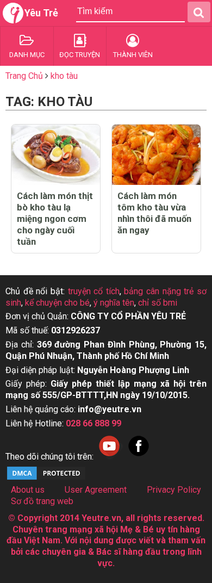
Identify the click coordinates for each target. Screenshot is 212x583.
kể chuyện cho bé (57, 302)
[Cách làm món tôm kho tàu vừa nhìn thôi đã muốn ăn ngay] (156, 155)
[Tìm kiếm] (199, 12)
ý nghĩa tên (113, 302)
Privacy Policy (174, 490)
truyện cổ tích (94, 291)
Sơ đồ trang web (42, 501)
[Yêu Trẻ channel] (109, 456)
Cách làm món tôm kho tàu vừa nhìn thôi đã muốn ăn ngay (154, 212)
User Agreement (96, 490)
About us (28, 490)
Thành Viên (133, 55)
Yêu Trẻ (41, 12)
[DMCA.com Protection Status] (46, 478)
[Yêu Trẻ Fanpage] (138, 456)
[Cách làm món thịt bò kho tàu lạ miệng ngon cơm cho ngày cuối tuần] (55, 155)
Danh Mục (27, 55)
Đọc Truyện (79, 55)
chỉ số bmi (157, 302)
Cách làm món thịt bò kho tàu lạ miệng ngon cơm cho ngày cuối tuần (55, 218)
